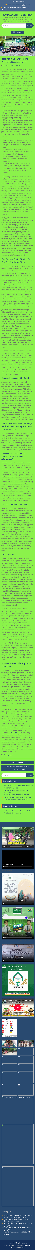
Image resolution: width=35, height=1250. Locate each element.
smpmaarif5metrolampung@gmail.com (18, 5)
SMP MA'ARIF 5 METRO (17, 14)
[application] (18, 837)
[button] (17, 838)
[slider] (16, 846)
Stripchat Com (17, 762)
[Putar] (4, 846)
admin (19, 65)
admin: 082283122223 (18, 2)
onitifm (6, 811)
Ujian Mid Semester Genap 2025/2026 (16, 800)
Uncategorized (8, 755)
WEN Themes (20, 1247)
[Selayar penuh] (31, 846)
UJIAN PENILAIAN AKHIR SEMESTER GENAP (18, 797)
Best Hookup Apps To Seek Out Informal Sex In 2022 (17, 768)
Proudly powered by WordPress (14, 1245)
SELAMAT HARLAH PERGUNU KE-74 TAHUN (18, 795)
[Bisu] (28, 846)
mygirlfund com (15, 732)
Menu (19, 32)
